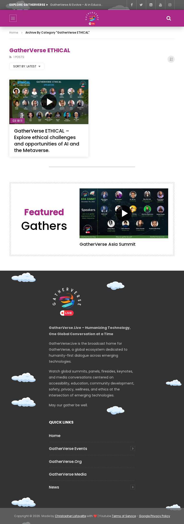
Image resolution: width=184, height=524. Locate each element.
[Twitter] (141, 5)
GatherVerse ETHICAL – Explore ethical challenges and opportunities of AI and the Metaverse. (46, 141)
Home (13, 32)
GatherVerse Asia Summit (108, 244)
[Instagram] (170, 5)
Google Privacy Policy (154, 516)
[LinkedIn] (150, 5)
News (54, 487)
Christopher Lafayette (70, 516)
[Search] (169, 18)
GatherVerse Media (67, 474)
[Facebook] (131, 5)
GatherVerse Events (68, 448)
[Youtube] (160, 5)
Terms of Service (124, 516)
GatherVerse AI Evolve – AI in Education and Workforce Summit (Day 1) (76, 5)
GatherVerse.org (65, 461)
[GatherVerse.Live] (92, 18)
